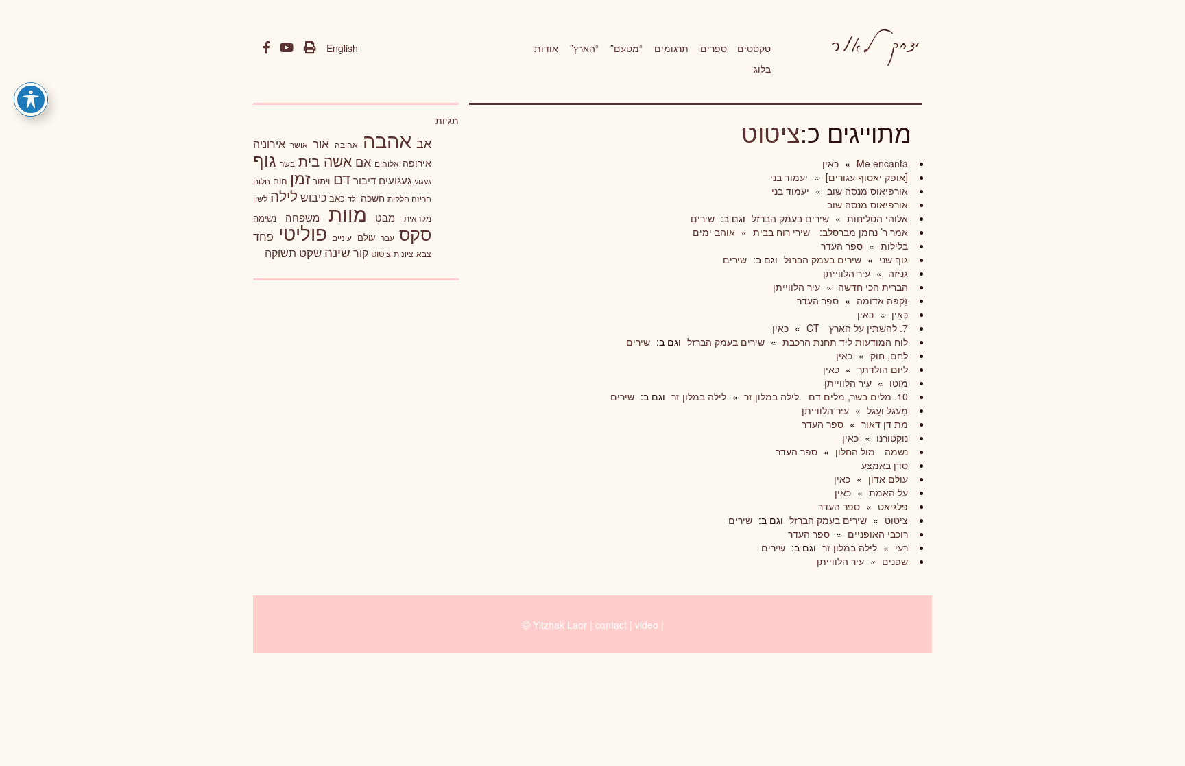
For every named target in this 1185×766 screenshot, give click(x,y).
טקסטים (754, 48)
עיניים (342, 237)
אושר (299, 145)
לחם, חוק (887, 355)
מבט (385, 217)
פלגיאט (891, 506)
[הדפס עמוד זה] (310, 48)
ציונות (404, 253)
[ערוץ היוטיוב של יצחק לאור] (287, 48)
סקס (415, 234)
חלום (261, 181)
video (646, 625)
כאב (337, 197)
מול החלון (854, 451)
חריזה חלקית (409, 198)
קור (360, 253)
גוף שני (892, 259)
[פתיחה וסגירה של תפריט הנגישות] (30, 99)
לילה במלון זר (770, 396)
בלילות (893, 245)
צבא (423, 254)
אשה (338, 160)
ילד (353, 198)
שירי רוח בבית (780, 232)
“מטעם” (626, 48)
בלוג (762, 68)
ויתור (321, 180)
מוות (347, 213)
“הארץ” (584, 48)
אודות (546, 48)
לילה (284, 195)
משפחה (302, 217)
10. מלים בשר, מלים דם (857, 396)
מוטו (897, 383)
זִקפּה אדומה (881, 300)
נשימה (264, 217)
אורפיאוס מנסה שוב (866, 191)
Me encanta (881, 163)
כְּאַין (898, 314)
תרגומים (671, 48)
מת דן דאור (883, 424)
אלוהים (386, 163)
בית (309, 161)
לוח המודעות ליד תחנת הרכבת (844, 341)
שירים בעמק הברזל (789, 218)
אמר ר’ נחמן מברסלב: (862, 232)
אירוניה (269, 143)
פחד (263, 236)
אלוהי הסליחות (876, 218)
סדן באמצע (884, 465)
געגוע (422, 181)
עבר (387, 237)
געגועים (395, 180)
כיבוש (313, 197)
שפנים (893, 561)
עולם (366, 236)
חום (280, 180)
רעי (900, 547)
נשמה (895, 451)
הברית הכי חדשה (871, 287)
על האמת (887, 492)
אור (321, 143)
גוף (264, 159)
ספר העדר (842, 245)
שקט (310, 252)
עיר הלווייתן (846, 273)
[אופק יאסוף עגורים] (865, 177)
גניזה (896, 273)
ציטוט (770, 132)
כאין (830, 163)
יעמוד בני (789, 177)
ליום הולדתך (881, 369)
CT (811, 328)
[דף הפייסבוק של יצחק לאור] (266, 48)
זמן (300, 178)
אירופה (417, 162)
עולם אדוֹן (886, 479)
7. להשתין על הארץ (867, 328)
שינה (337, 251)
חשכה (373, 197)
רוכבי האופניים (876, 533)
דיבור (364, 180)
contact (611, 625)
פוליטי (302, 232)
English (342, 48)
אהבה (387, 139)
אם (363, 161)
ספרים (713, 48)
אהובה (346, 144)
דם (341, 178)
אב (423, 143)
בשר (287, 163)
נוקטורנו (891, 437)
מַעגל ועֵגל (886, 410)
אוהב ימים (714, 232)
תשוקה (280, 252)
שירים (703, 218)
